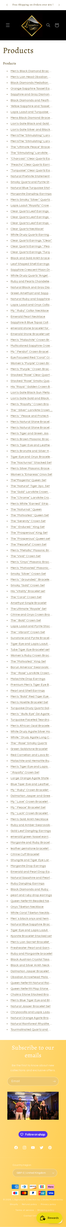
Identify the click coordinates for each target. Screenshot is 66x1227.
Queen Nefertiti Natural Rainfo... (33, 982)
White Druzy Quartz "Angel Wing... (34, 275)
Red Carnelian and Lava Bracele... (35, 754)
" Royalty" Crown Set (25, 772)
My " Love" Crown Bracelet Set (32, 801)
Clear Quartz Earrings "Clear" (31, 240)
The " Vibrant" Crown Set (28, 632)
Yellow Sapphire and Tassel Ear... (34, 106)
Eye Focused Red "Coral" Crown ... (34, 357)
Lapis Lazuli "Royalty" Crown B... (33, 205)
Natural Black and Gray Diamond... (35, 287)
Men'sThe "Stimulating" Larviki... (33, 135)
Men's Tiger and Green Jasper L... (34, 433)
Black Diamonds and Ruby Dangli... (35, 889)
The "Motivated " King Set (28, 661)
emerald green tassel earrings (32, 836)
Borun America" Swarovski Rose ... (35, 667)
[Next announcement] (59, 5)
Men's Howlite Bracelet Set (29, 702)
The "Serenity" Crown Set (28, 521)
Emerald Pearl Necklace (28, 316)
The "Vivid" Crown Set (26, 556)
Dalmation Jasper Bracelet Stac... (34, 971)
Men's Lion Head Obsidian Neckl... (34, 76)
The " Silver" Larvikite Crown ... (32, 410)
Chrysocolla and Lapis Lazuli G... (33, 1012)
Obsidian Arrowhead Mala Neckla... (36, 976)
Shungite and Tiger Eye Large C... (34, 860)
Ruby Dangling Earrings (28, 883)
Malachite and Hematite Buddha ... (35, 760)
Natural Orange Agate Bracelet (33, 1017)
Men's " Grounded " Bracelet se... (33, 579)
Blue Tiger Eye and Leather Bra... (34, 784)
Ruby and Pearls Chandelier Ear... (34, 281)
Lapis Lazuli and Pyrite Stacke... (33, 626)
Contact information (35, 1216)
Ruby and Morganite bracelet (31, 953)
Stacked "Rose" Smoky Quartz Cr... (35, 380)
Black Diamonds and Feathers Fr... (35, 100)
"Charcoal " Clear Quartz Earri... (33, 158)
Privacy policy (48, 1204)
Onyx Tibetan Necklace (27, 906)
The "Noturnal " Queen (26, 509)
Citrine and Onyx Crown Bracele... (34, 614)
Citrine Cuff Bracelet (25, 854)
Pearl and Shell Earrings (28, 690)
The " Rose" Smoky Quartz (29, 743)
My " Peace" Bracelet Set (28, 807)
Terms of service (24, 1210)
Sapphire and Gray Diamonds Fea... (36, 94)
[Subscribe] (54, 1081)
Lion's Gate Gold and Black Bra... (34, 398)
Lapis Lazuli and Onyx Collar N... (33, 304)
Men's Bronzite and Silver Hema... (34, 450)
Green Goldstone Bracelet (29, 748)
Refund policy (29, 1204)
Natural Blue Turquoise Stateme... (34, 187)
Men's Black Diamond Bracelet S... (35, 71)
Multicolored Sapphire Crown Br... (34, 345)
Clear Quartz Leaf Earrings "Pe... (33, 211)
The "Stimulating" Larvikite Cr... (32, 152)
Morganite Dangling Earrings (31, 193)
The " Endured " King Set (28, 526)
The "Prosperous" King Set (29, 532)
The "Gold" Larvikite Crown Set (32, 491)
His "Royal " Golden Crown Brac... (34, 386)
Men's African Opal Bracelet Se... (34, 725)
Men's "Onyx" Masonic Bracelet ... (34, 561)
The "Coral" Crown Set (26, 597)
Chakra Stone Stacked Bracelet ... (34, 994)
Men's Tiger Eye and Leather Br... (34, 445)
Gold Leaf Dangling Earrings (31, 830)
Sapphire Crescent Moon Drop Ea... (35, 269)
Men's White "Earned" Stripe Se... (34, 503)
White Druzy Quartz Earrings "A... (33, 234)
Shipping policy (45, 1210)
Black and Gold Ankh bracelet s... (34, 258)
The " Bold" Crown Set (26, 620)
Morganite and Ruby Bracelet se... (35, 842)
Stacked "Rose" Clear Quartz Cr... (34, 374)
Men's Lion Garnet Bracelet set (32, 941)
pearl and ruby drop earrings (31, 895)
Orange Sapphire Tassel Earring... (34, 88)
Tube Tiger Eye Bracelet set (30, 649)
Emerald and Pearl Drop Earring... (34, 871)
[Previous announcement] (7, 5)
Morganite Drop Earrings (28, 865)
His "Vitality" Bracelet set (28, 591)
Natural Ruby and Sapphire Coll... (34, 298)
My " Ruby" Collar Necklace (30, 310)
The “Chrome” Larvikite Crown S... (34, 497)
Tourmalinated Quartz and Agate (34, 1029)
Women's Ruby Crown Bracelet (32, 655)
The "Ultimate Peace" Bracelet (32, 146)
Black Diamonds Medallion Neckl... (35, 82)
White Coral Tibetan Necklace (32, 912)
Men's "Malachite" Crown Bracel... (34, 339)
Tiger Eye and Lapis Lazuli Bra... (33, 930)
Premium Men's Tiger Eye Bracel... (34, 684)
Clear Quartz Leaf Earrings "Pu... (33, 223)
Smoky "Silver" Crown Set (28, 573)
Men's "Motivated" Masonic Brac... (34, 567)
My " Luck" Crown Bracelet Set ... (33, 813)
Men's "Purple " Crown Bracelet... (33, 369)
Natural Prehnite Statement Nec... (34, 176)
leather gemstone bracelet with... (34, 848)
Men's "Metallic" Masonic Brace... (34, 550)
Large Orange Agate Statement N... (36, 778)
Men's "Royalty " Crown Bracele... (34, 404)
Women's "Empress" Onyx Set (31, 474)
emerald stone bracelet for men (33, 328)
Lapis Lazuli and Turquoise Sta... (33, 111)
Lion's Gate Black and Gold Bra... (34, 123)
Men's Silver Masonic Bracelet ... (33, 468)
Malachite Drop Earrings (28, 678)
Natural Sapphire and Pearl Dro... (34, 877)
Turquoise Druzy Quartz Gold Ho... (34, 708)
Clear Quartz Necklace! (27, 228)
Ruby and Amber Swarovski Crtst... (35, 825)
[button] (7, 25)
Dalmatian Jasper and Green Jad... (35, 795)
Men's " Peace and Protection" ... (33, 415)
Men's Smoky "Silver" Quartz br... (33, 199)
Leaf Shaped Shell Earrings (30, 263)
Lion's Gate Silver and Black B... (33, 129)
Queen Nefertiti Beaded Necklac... (35, 900)
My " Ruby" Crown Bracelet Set (32, 789)
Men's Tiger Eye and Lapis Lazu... (34, 766)
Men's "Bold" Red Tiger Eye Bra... (34, 696)
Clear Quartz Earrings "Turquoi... (33, 252)
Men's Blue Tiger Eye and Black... (34, 1000)
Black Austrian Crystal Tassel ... (33, 959)
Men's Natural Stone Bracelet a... (34, 421)
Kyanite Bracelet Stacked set (31, 935)
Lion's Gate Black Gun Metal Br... (33, 392)
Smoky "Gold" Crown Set (28, 585)
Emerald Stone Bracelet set (30, 333)
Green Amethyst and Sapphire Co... (35, 293)
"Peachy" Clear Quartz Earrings (33, 164)
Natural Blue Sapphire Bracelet (33, 924)
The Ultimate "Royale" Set (29, 608)
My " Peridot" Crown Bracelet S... (33, 351)
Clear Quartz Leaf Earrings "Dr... (33, 217)
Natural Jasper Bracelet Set (31, 1006)
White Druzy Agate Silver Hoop (32, 731)
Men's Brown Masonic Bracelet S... (35, 439)
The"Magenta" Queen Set (28, 480)
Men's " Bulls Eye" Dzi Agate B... (32, 713)
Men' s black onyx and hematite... (34, 918)
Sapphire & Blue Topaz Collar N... (33, 322)
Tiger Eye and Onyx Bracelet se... (34, 456)
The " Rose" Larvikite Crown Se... (33, 673)
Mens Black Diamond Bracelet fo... (35, 117)
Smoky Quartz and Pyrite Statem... (35, 181)
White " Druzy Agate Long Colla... (33, 737)
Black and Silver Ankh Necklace (33, 965)
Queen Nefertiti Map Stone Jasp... (34, 988)
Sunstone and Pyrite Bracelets (32, 637)
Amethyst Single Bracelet (29, 602)
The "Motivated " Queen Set (30, 515)
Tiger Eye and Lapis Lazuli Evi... (33, 643)
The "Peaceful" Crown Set (29, 544)
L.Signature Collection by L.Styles (30, 1200)
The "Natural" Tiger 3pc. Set (30, 485)
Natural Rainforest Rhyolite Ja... (33, 1023)
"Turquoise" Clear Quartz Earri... (33, 170)
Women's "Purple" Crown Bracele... (35, 363)
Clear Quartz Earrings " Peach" (32, 246)
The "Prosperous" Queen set (30, 538)
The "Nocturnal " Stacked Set (31, 462)
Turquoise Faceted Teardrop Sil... (34, 719)
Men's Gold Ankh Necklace (29, 819)
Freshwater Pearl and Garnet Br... (34, 947)
